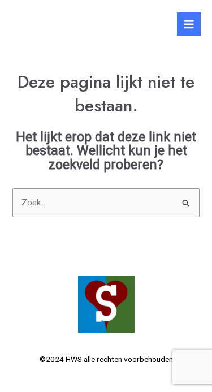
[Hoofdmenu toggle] (189, 24)
